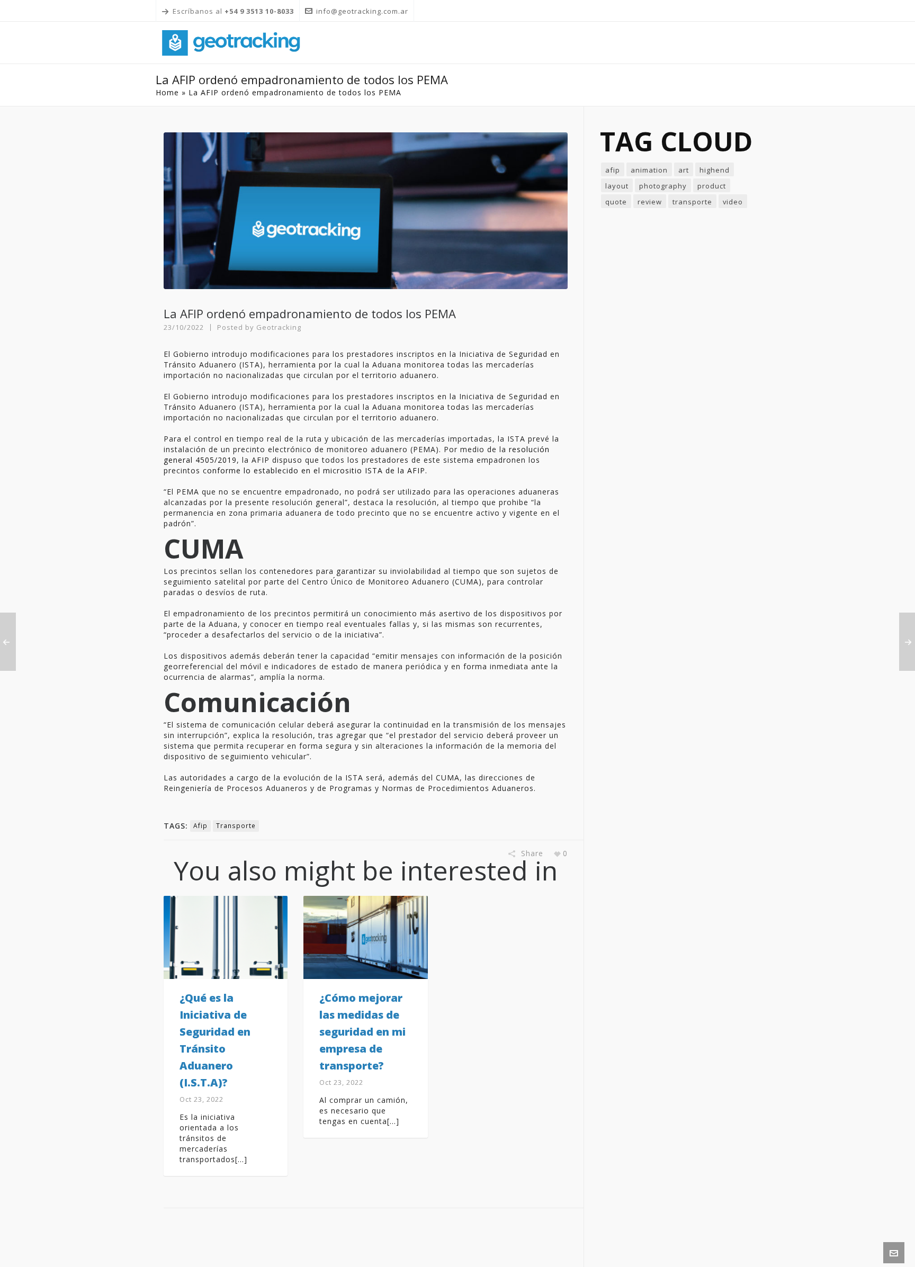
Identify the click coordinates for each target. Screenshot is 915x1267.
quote (616, 201)
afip (200, 825)
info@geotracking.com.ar (362, 11)
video (733, 201)
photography (663, 186)
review (650, 201)
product (711, 186)
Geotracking (278, 327)
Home (167, 92)
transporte (236, 825)
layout (617, 186)
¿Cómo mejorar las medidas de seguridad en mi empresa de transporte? (362, 1032)
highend (714, 170)
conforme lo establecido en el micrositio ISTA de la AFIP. (315, 470)
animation (649, 170)
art (683, 170)
